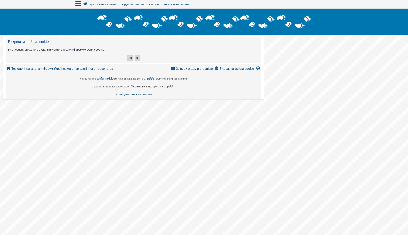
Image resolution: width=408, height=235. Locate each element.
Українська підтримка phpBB (152, 86)
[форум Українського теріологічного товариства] (204, 22)
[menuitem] (234, 69)
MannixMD (106, 78)
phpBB (148, 78)
